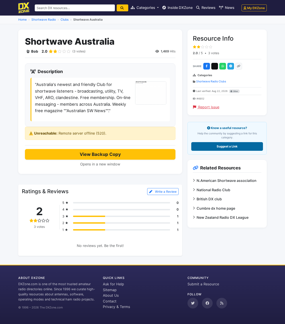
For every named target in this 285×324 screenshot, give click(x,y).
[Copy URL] (238, 66)
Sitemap (110, 290)
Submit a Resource (203, 284)
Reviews (208, 7)
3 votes (213, 53)
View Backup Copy (100, 154)
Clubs (65, 19)
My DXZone (256, 8)
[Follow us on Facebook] (207, 303)
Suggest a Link (227, 146)
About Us (111, 295)
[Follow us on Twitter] (192, 303)
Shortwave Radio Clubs (211, 81)
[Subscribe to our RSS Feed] (221, 303)
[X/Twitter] (214, 66)
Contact (109, 301)
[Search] (122, 7)
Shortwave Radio (43, 19)
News (229, 7)
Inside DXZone (180, 7)
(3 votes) (79, 51)
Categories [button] (146, 7)
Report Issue (208, 107)
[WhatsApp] (222, 66)
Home (22, 19)
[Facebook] (206, 66)
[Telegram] (230, 66)
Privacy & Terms (116, 306)
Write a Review (165, 191)
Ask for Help (113, 284)
